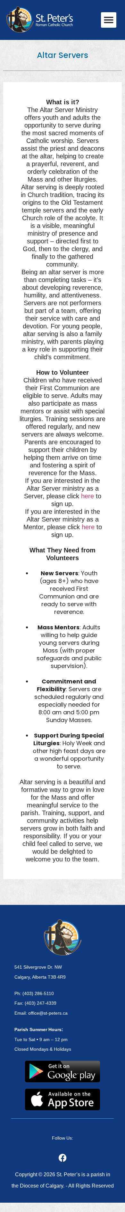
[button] (108, 20)
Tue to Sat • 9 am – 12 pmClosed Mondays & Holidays (42, 1039)
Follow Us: (62, 1138)
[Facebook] (62, 1158)
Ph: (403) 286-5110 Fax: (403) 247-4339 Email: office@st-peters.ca (41, 1003)
